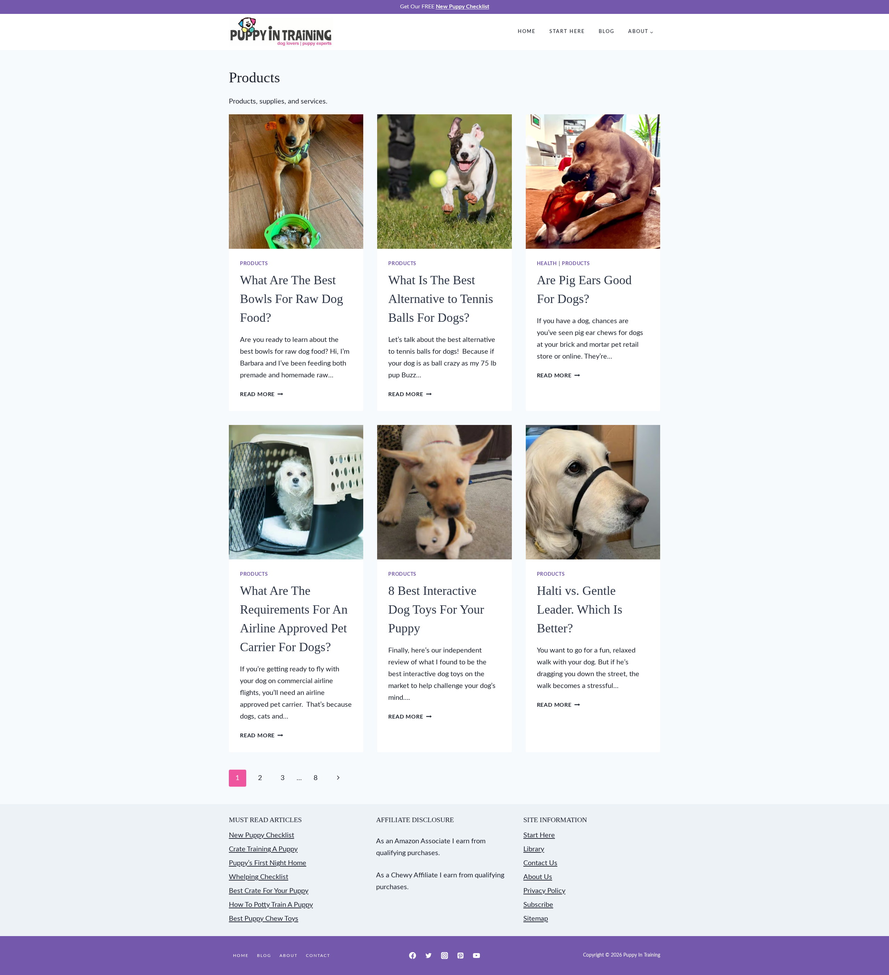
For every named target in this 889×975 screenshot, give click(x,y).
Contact (318, 955)
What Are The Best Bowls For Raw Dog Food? (291, 299)
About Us (537, 877)
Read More (261, 394)
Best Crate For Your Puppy (268, 890)
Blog (606, 31)
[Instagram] (444, 955)
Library (533, 849)
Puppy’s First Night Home (267, 863)
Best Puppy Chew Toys (263, 918)
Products (254, 263)
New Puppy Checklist (261, 835)
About (289, 955)
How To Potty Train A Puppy (271, 904)
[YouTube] (476, 955)
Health (547, 263)
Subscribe (538, 904)
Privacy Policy (544, 890)
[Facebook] (412, 955)
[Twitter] (428, 955)
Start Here (567, 31)
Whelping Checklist (258, 877)
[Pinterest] (460, 955)
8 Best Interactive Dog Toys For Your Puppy (436, 609)
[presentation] (296, 181)
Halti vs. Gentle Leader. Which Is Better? (579, 609)
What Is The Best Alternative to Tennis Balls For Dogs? (440, 299)
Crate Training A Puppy (263, 849)
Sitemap (535, 918)
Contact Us (540, 863)
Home (526, 31)
